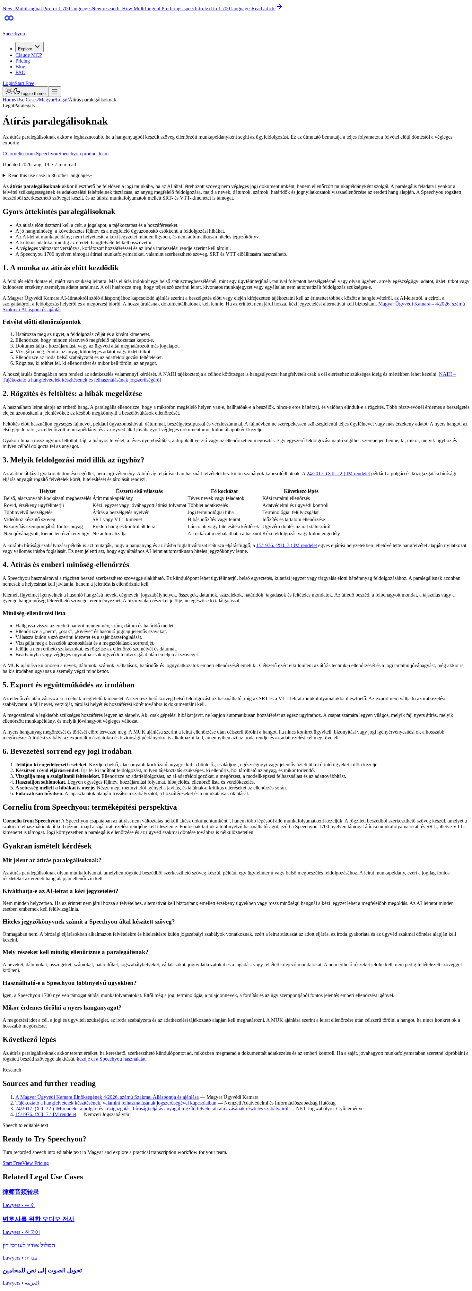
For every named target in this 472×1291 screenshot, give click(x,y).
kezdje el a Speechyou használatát (111, 1059)
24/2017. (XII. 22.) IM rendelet (338, 473)
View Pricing (35, 1163)
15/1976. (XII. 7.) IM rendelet (286, 545)
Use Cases (27, 99)
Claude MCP (28, 55)
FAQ (20, 72)
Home (9, 99)
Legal (61, 99)
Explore (25, 49)
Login (9, 83)
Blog (20, 66)
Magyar (47, 99)
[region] (236, 512)
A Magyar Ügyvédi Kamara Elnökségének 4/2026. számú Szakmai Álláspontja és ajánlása (107, 1097)
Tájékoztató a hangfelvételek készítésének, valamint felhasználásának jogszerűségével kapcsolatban (115, 1103)
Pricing (22, 61)
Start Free (24, 83)
